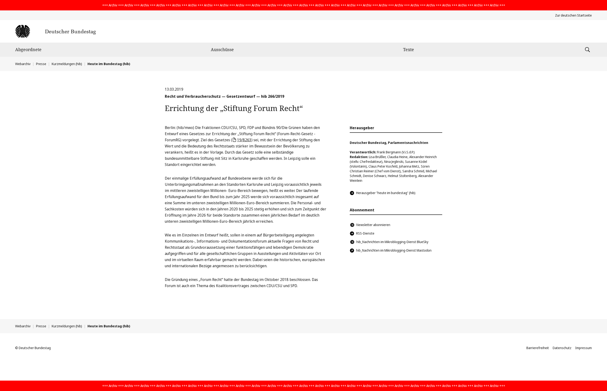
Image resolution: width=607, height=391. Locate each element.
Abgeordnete (28, 49)
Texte (408, 49)
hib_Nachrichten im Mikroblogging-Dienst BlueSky (392, 242)
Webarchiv (23, 64)
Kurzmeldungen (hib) (67, 64)
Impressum (583, 348)
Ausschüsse (222, 49)
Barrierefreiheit (537, 348)
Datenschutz (562, 348)
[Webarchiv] (55, 31)
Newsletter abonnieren (373, 224)
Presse (41, 64)
